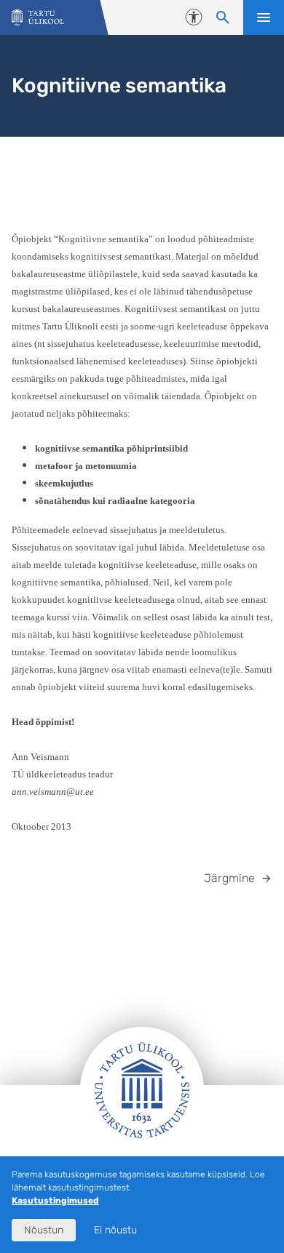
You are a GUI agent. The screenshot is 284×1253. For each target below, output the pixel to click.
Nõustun (43, 1230)
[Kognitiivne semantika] (38, 18)
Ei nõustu (115, 1230)
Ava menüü (263, 17)
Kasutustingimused (55, 1201)
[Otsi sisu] (222, 17)
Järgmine (229, 878)
